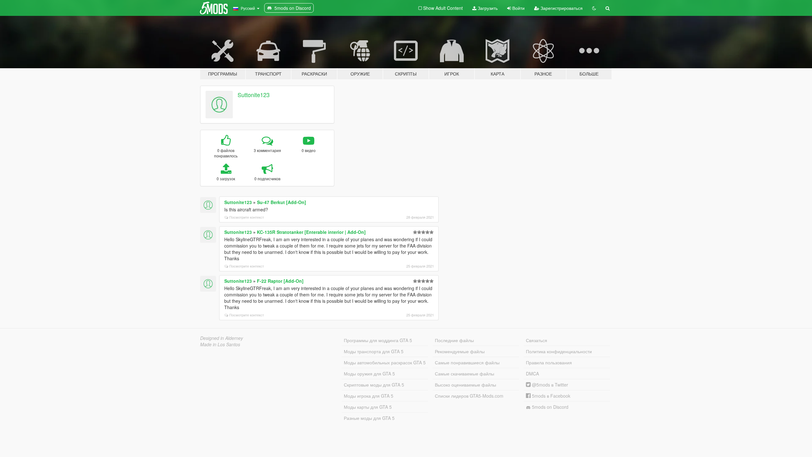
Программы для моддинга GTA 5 (378, 340)
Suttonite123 (254, 94)
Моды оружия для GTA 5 (369, 373)
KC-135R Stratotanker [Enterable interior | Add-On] (311, 232)
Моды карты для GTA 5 (368, 407)
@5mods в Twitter (549, 384)
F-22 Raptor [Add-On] (280, 281)
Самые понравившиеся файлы (467, 362)
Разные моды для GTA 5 (369, 418)
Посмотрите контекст (246, 217)
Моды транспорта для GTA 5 (373, 351)
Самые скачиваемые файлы (464, 373)
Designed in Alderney (221, 338)
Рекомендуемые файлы (460, 351)
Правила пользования (549, 362)
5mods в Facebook (550, 396)
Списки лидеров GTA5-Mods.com (469, 396)
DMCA (532, 373)
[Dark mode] (594, 8)
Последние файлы (454, 340)
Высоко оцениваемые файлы (465, 384)
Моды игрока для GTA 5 (368, 396)
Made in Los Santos (220, 344)
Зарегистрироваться (561, 8)
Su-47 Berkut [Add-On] (281, 202)
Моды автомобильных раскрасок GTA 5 (385, 362)
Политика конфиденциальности (559, 351)
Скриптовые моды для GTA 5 (374, 384)
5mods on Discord (549, 407)
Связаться (536, 340)
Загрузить (487, 8)
